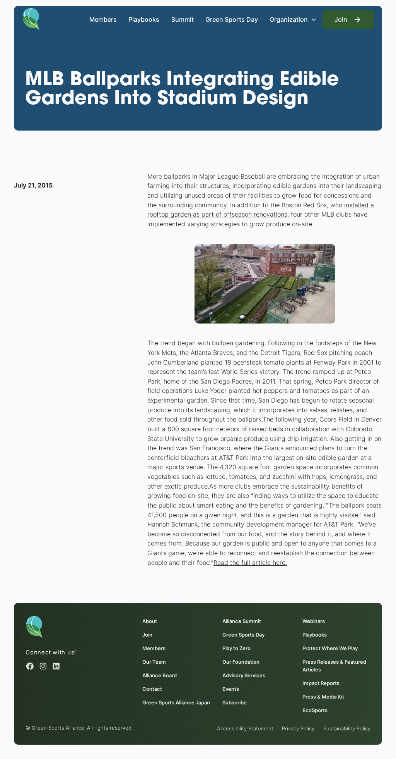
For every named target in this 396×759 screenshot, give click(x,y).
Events (230, 689)
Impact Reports (321, 683)
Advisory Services (243, 675)
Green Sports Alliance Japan (176, 702)
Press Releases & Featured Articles (334, 666)
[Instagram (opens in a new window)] (43, 666)
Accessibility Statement (245, 728)
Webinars (313, 621)
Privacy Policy (298, 728)
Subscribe (234, 702)
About (149, 621)
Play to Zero (236, 648)
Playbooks (143, 19)
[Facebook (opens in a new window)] (30, 666)
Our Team (154, 662)
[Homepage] (30, 18)
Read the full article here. (250, 562)
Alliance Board (159, 675)
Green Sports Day (231, 19)
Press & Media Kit (323, 697)
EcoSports (315, 710)
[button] (293, 19)
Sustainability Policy (346, 728)
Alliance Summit (241, 621)
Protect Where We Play (330, 648)
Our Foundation (240, 662)
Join (147, 635)
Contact (152, 689)
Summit (182, 19)
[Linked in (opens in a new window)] (56, 666)
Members (103, 19)
